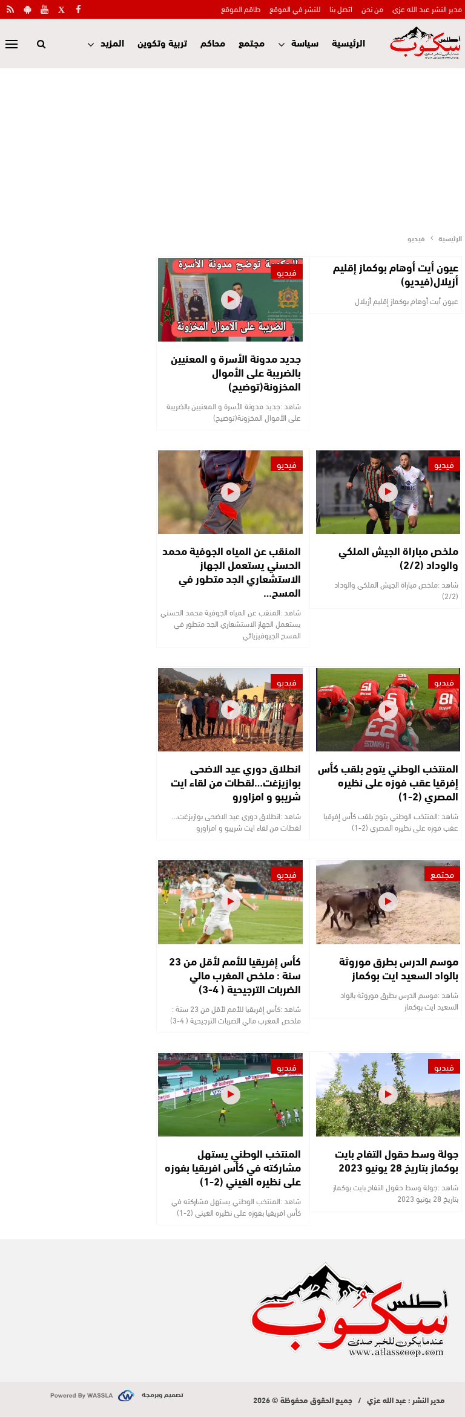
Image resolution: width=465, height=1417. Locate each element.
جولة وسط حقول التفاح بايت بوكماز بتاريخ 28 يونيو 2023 (396, 1160)
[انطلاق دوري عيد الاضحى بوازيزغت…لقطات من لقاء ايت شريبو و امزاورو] (230, 709)
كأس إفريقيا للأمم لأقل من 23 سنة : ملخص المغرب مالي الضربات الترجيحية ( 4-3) (235, 974)
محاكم (212, 42)
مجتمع (252, 42)
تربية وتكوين (162, 42)
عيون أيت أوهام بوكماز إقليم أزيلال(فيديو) (395, 273)
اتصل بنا (340, 8)
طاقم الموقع (240, 8)
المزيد (112, 42)
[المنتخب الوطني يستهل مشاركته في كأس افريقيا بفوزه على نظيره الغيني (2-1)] (230, 1095)
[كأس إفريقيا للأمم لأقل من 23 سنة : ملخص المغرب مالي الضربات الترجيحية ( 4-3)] (230, 902)
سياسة (304, 42)
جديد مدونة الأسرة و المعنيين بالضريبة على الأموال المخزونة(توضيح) (236, 372)
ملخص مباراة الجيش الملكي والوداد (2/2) (398, 557)
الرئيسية (348, 42)
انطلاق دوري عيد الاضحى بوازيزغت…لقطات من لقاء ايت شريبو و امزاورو (236, 781)
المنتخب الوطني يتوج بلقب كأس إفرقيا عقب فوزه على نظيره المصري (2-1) (388, 781)
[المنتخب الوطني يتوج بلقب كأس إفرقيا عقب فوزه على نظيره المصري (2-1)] (388, 709)
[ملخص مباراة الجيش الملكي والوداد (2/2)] (388, 492)
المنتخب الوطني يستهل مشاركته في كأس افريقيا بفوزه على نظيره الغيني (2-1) (233, 1167)
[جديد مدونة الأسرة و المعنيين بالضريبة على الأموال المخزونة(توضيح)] (230, 300)
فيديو (287, 271)
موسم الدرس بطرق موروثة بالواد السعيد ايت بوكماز (398, 967)
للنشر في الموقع (294, 8)
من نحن (372, 8)
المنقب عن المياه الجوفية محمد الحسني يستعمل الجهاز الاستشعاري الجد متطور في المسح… (231, 571)
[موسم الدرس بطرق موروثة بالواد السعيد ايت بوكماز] (388, 902)
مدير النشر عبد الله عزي (427, 8)
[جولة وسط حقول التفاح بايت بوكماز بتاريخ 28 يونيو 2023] (388, 1095)
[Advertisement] (232, 146)
